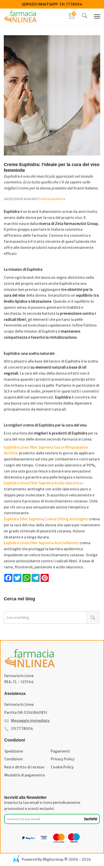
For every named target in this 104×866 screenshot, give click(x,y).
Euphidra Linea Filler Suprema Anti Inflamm (41, 543)
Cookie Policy (62, 767)
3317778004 (22, 728)
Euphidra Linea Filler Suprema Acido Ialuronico (43, 483)
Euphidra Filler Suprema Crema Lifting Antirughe (45, 519)
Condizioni (13, 759)
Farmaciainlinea (52, 199)
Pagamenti (60, 751)
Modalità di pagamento (24, 775)
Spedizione (13, 751)
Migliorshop (53, 859)
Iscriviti (90, 819)
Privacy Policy (62, 759)
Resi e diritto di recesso (24, 767)
